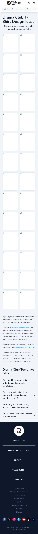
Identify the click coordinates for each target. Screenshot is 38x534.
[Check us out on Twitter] (9, 519)
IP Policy (19, 509)
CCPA (19, 502)
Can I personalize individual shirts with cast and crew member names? (15, 395)
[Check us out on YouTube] (24, 519)
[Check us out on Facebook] (4, 519)
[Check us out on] (19, 519)
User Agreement (19, 495)
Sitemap (19, 512)
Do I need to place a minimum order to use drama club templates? (16, 383)
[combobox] (19, 9)
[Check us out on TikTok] (29, 519)
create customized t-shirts (20, 327)
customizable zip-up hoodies (24, 347)
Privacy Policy (19, 498)
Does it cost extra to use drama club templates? (17, 415)
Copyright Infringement (19, 505)
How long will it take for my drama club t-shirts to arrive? (16, 406)
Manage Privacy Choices (19, 492)
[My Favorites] (29, 3)
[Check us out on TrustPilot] (33, 519)
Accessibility (19, 488)
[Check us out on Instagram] (14, 519)
